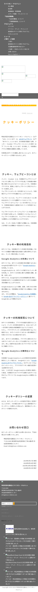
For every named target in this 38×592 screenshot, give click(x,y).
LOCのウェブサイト (25, 139)
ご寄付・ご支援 (9, 39)
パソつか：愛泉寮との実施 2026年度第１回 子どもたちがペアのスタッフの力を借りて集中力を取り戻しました (21, 548)
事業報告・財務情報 (14, 11)
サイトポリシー (5, 513)
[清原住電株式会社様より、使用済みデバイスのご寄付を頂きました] (10, 529)
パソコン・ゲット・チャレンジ (18, 29)
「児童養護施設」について (16, 21)
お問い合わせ (12, 52)
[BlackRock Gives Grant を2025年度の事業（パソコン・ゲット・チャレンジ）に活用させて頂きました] (21, 557)
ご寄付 (10, 41)
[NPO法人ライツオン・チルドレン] (19, 75)
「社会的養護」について (16, 19)
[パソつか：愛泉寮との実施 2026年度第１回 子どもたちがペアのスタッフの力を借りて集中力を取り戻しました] (21, 541)
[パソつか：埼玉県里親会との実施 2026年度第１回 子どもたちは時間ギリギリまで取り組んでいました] (21, 574)
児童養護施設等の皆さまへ (16, 46)
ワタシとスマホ (13, 34)
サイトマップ (5, 509)
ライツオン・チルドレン (12, 4)
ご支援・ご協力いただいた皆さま (18, 49)
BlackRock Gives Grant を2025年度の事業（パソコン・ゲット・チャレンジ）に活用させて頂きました (21, 564)
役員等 (10, 9)
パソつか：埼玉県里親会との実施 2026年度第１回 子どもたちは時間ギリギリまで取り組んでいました (21, 581)
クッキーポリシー (19, 516)
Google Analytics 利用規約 (27, 294)
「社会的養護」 (9, 16)
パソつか (11, 26)
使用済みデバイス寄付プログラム (18, 31)
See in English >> (14, 54)
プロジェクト (8, 24)
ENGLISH (29, 113)
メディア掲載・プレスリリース (18, 14)
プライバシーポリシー (7, 516)
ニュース (7, 36)
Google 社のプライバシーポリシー (15, 296)
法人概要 (11, 6)
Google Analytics (29, 265)
